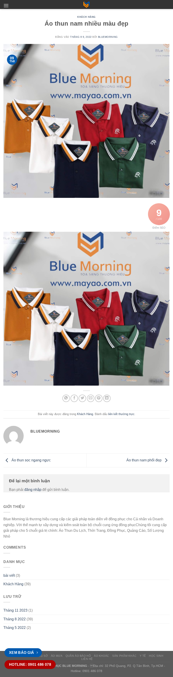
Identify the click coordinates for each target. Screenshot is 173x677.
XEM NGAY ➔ (86, 342)
